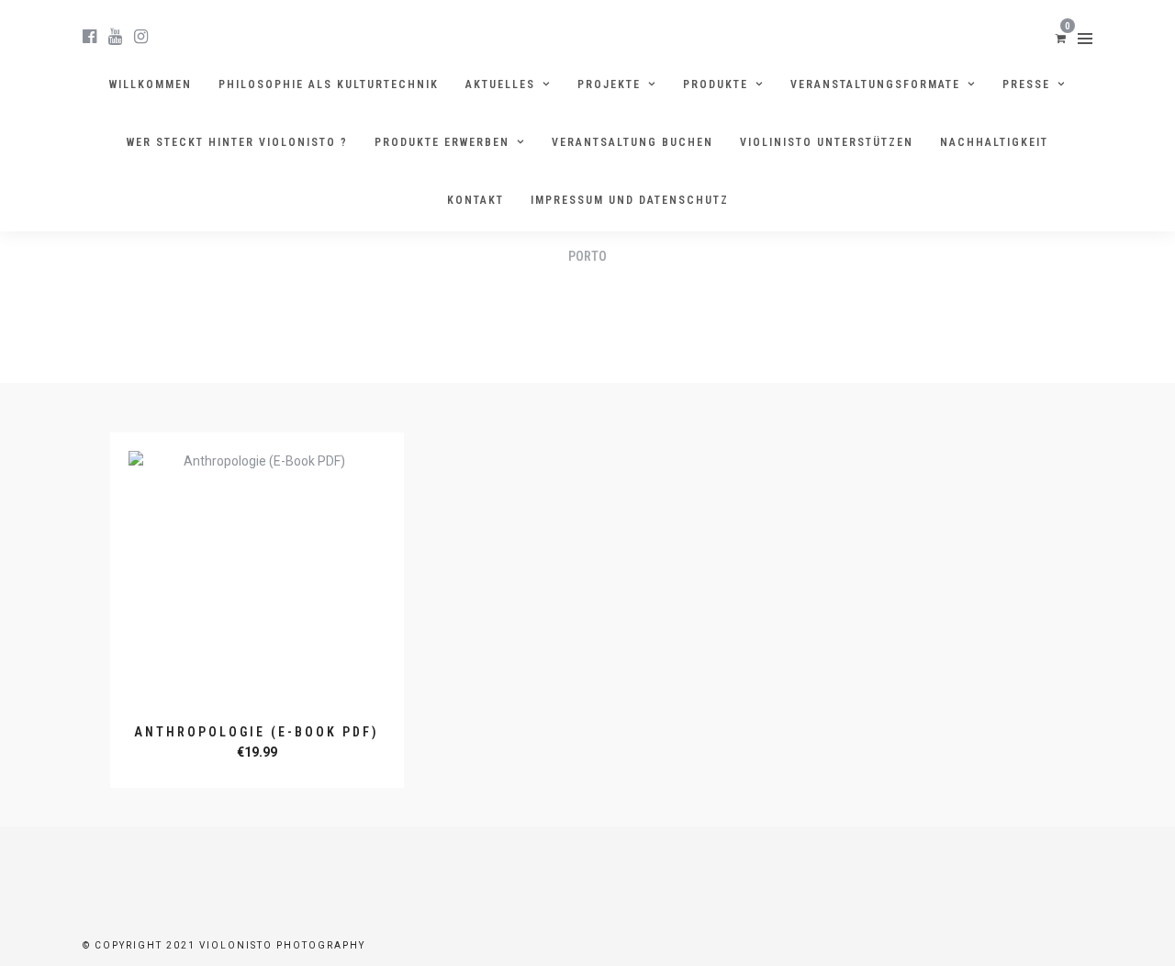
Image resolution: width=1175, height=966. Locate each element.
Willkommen (150, 84)
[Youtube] (115, 36)
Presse (1026, 84)
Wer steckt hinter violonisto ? (237, 142)
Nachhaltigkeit (994, 142)
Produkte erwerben (442, 142)
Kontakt (475, 200)
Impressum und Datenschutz (630, 200)
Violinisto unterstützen (826, 142)
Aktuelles (500, 84)
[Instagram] (141, 36)
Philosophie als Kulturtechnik (328, 84)
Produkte (715, 84)
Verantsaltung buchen (632, 142)
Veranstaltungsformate (875, 84)
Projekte (609, 84)
